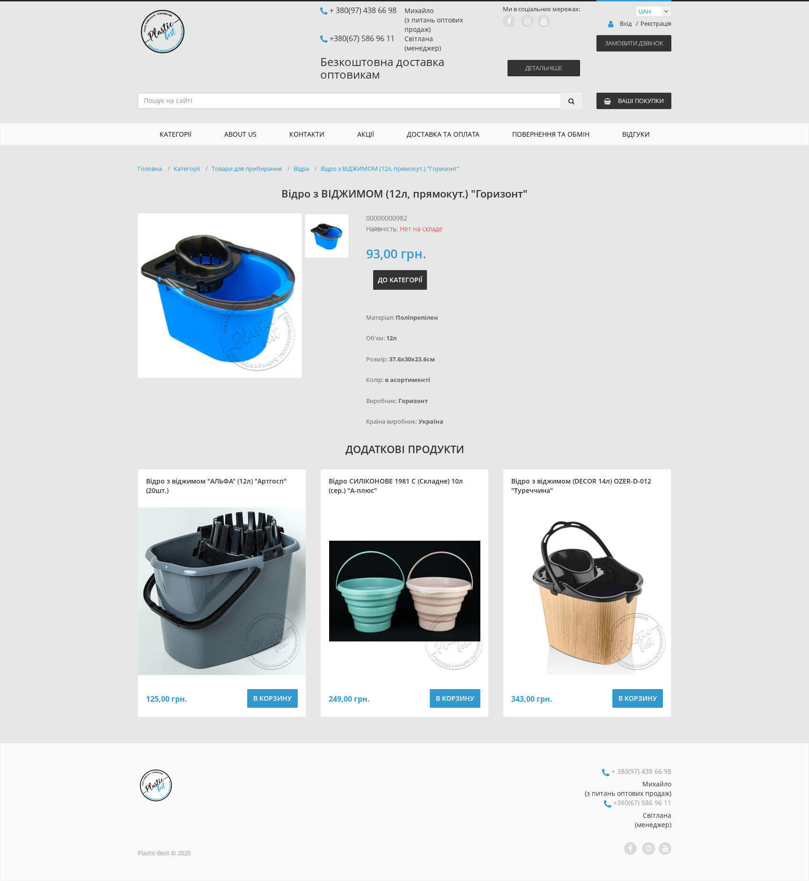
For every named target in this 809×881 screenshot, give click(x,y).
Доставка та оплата (443, 134)
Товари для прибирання (247, 168)
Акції (365, 134)
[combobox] (360, 101)
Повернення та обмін (550, 134)
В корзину (272, 698)
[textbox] (357, 100)
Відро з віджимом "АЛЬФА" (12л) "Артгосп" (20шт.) (216, 486)
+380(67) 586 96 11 (362, 38)
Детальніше (543, 68)
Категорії (175, 134)
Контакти (306, 134)
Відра (301, 168)
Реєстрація (655, 24)
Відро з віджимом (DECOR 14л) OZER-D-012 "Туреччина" (581, 486)
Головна (150, 168)
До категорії (400, 279)
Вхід (626, 24)
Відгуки (636, 134)
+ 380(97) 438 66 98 (363, 10)
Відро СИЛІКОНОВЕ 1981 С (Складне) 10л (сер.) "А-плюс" (396, 486)
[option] (220, 295)
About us (240, 134)
